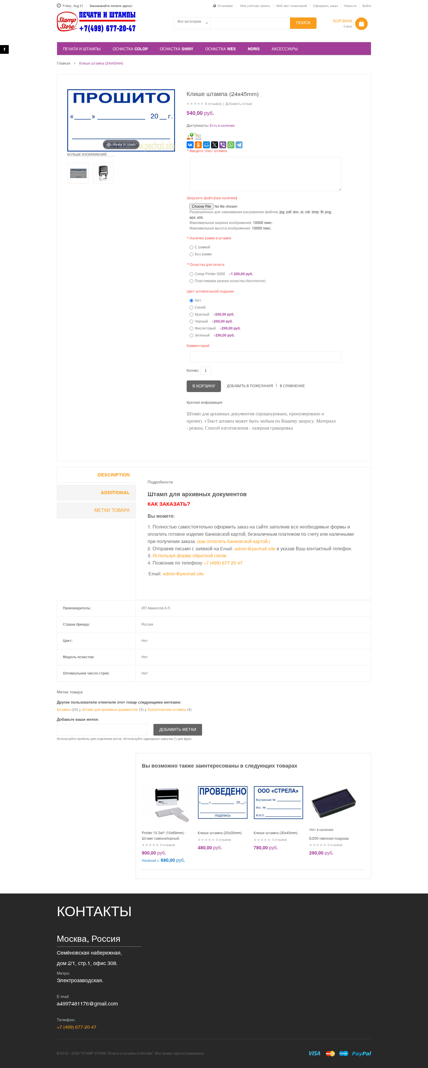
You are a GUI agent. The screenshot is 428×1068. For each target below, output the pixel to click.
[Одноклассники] (198, 144)
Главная (63, 63)
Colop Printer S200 (224, 274)
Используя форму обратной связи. (190, 555)
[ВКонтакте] (190, 144)
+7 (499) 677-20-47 (76, 1027)
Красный (214, 314)
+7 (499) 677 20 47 (223, 562)
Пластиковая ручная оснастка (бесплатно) (230, 281)
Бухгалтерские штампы (167, 710)
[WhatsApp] (230, 144)
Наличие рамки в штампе (209, 238)
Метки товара (112, 510)
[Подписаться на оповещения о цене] (197, 136)
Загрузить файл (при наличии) (212, 198)
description (114, 474)
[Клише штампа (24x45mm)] (78, 173)
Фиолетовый (217, 328)
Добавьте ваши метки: (78, 719)
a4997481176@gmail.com (87, 1004)
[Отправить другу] (190, 136)
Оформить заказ (325, 6)
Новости (350, 6)
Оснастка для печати (205, 265)
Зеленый (214, 335)
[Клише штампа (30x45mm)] (278, 780)
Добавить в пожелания (250, 386)
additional (115, 492)
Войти (366, 6)
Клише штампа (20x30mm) (220, 833)
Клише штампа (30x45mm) (276, 833)
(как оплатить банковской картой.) (233, 541)
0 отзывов (213, 104)
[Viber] (222, 144)
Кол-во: (193, 371)
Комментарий (198, 346)
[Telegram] (239, 144)
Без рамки (203, 254)
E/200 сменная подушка (329, 838)
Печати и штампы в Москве (96, 25)
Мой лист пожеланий (291, 6)
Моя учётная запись (255, 6)
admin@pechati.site (255, 548)
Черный (214, 321)
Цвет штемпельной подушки (210, 291)
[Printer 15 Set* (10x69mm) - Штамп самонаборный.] (167, 780)
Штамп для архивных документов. (110, 710)
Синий (200, 307)
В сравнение (292, 386)
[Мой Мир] (206, 144)
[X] (214, 144)
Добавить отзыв (238, 104)
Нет (198, 300)
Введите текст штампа (207, 151)
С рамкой (202, 247)
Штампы (64, 710)
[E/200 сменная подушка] (334, 780)
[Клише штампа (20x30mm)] (222, 780)
